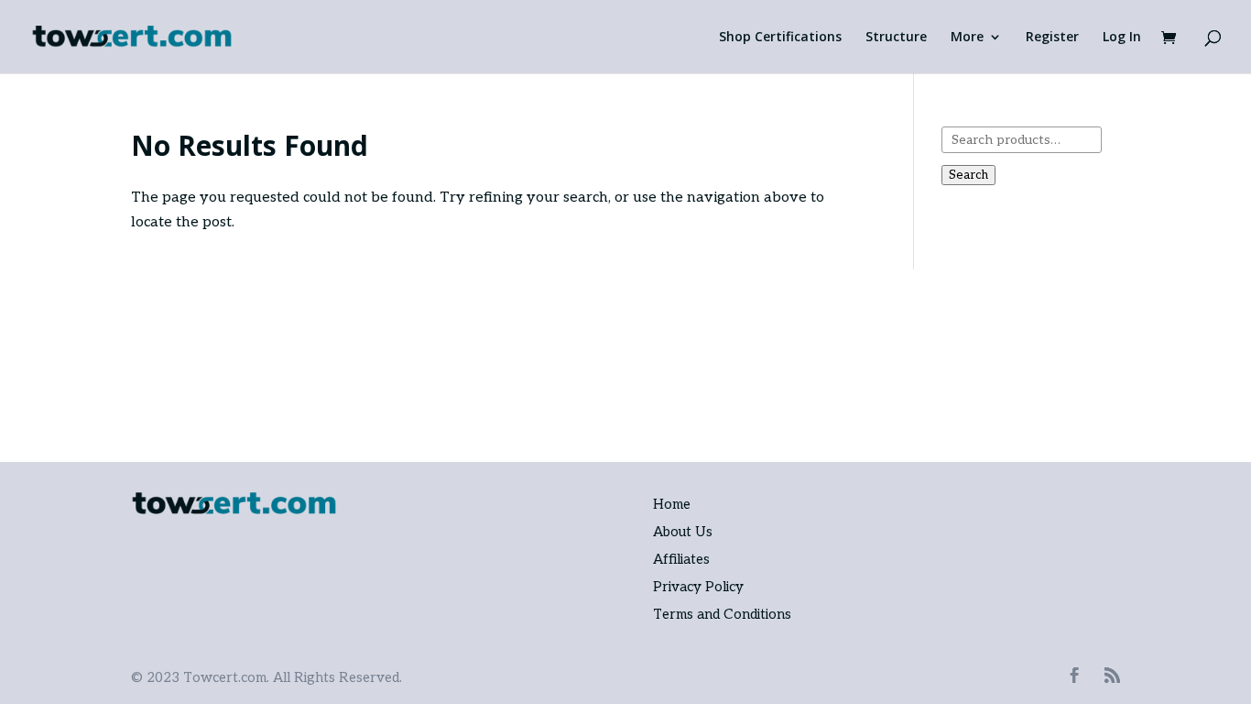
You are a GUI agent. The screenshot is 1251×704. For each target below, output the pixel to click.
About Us (683, 531)
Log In (1122, 37)
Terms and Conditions (722, 614)
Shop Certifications (780, 37)
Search (968, 175)
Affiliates (681, 559)
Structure (896, 37)
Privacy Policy (698, 586)
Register (1052, 37)
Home (672, 504)
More (967, 37)
